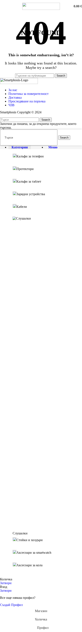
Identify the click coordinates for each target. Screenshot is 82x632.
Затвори (6, 583)
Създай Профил (11, 605)
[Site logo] (41, 8)
